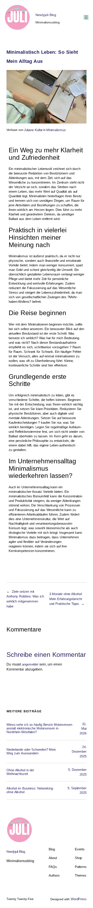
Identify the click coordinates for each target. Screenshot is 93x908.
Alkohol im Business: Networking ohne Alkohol (29, 790)
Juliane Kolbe (33, 130)
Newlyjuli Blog (45, 15)
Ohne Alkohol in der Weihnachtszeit (20, 772)
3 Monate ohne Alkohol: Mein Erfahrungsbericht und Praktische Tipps (65, 598)
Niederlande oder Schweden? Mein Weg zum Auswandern (31, 751)
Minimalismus (56, 130)
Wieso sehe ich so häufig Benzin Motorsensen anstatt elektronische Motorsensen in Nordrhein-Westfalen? (39, 728)
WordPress (79, 899)
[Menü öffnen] (86, 17)
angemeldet (30, 664)
